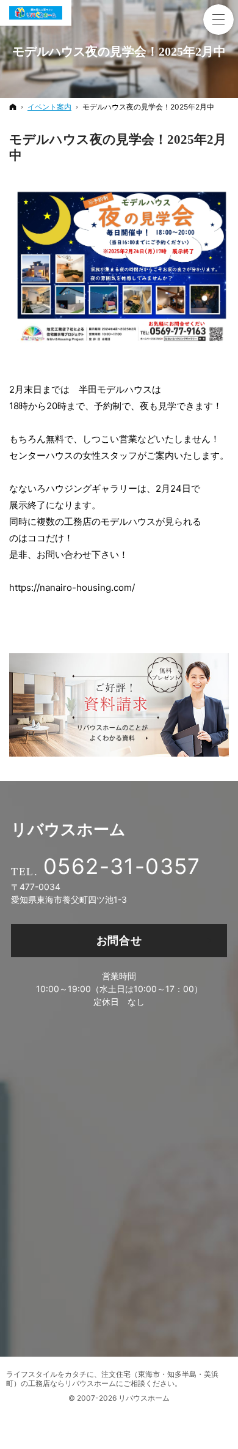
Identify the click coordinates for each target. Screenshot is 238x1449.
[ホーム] (12, 107)
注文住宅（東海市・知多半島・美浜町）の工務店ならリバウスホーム (112, 1378)
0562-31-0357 (122, 866)
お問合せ (119, 940)
